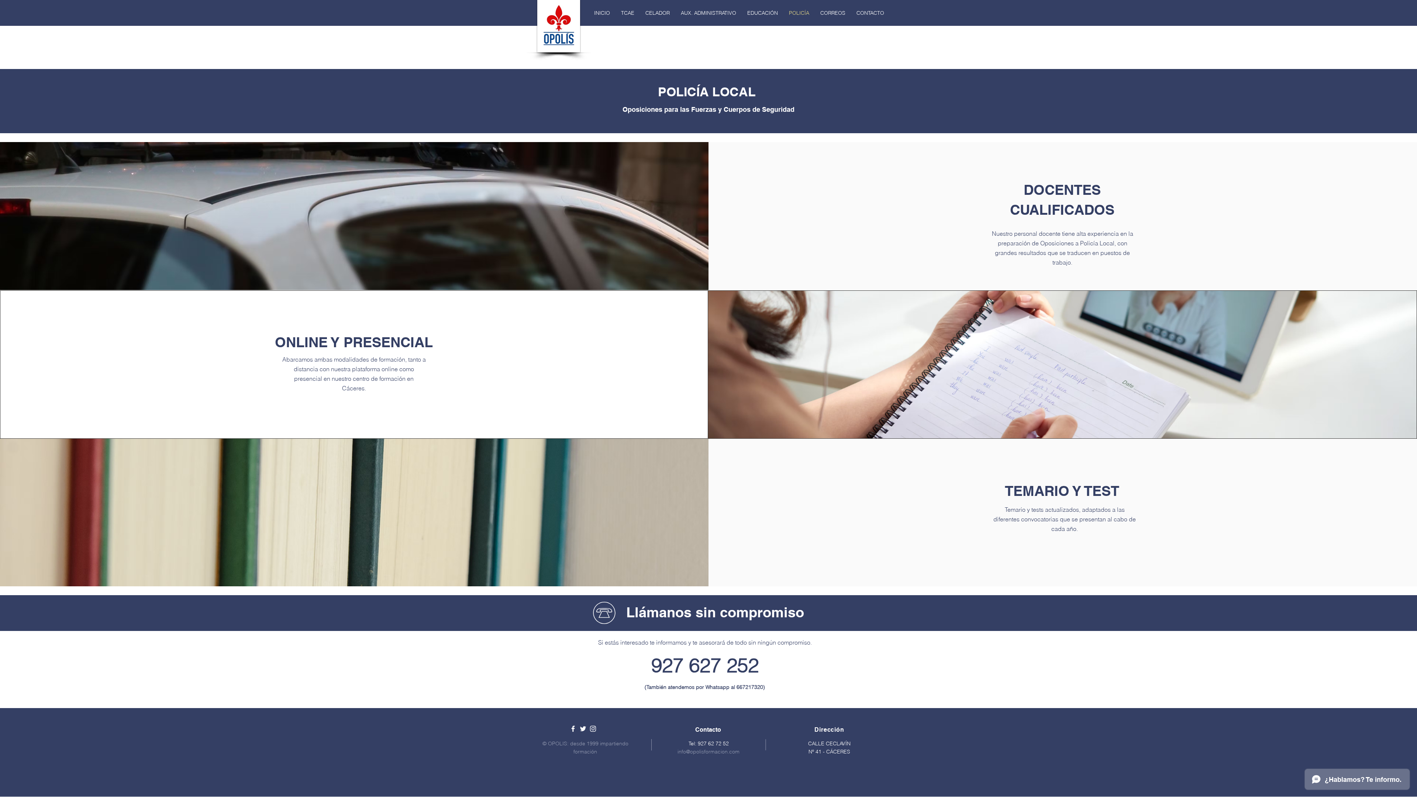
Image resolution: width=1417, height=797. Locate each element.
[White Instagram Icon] (593, 729)
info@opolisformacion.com (708, 751)
